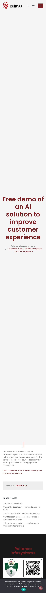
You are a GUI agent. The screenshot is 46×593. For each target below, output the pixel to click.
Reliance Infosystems (23, 551)
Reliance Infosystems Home (23, 246)
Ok (24, 590)
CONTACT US (40, 5)
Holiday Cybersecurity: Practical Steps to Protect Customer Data (21, 524)
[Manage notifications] (41, 588)
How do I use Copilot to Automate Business (21, 513)
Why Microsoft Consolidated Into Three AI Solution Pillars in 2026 (21, 518)
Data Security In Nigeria (13, 503)
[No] (43, 586)
